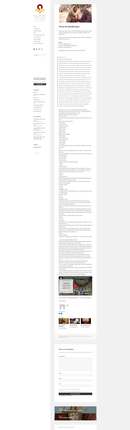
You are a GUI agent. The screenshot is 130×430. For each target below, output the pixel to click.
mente (63, 337)
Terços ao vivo (36, 109)
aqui (63, 50)
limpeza (60, 337)
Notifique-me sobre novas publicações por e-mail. (70, 391)
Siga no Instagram (37, 39)
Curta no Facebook (37, 37)
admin (70, 336)
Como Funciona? (37, 28)
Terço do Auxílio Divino (86, 325)
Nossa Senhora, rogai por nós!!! (40, 94)
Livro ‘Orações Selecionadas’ (39, 35)
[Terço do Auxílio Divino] (86, 321)
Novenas (35, 97)
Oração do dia (36, 99)
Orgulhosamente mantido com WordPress (67, 427)
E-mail (60, 378)
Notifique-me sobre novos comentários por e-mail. (70, 389)
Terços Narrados (37, 111)
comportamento (84, 336)
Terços (35, 32)
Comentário (62, 356)
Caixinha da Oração (37, 30)
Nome (60, 373)
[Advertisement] (39, 67)
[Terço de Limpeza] (75, 321)
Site (60, 383)
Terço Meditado (37, 107)
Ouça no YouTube (37, 41)
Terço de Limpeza (73, 325)
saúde (66, 337)
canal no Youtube (87, 297)
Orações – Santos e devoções (39, 101)
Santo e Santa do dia (37, 105)
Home (35, 26)
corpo (89, 336)
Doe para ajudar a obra (38, 43)
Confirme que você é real (65, 395)
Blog (34, 92)
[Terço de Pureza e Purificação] (64, 321)
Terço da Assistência (72, 297)
